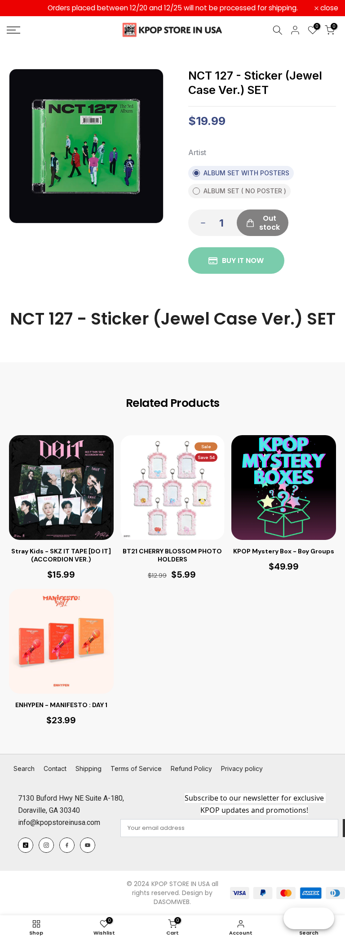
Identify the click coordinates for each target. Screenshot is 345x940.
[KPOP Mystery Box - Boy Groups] (283, 487)
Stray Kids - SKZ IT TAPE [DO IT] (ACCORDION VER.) (61, 555)
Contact (55, 768)
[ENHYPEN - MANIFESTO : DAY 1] (61, 641)
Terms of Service (136, 768)
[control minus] (200, 222)
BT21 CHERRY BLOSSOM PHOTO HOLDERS (172, 555)
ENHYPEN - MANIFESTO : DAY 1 (61, 705)
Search (24, 768)
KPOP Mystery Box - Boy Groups (283, 551)
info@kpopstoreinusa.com (59, 822)
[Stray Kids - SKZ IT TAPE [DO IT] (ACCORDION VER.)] (61, 487)
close (21, 8)
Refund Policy (191, 768)
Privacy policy (242, 768)
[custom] (25, 845)
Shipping (88, 768)
